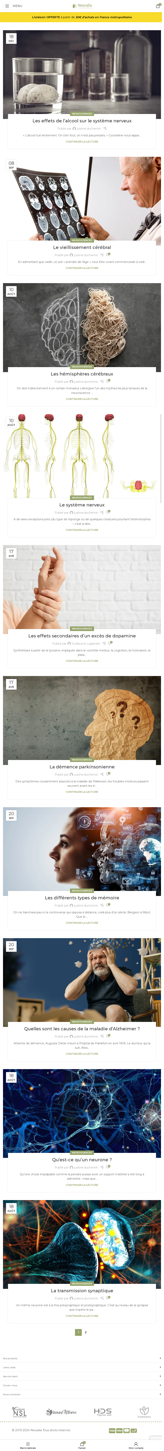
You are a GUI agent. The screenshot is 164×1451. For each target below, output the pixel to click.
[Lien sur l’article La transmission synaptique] (82, 1244)
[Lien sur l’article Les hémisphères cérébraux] (82, 327)
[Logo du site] (82, 6)
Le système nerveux (82, 505)
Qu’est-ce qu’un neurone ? (82, 1159)
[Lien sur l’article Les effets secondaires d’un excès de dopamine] (82, 589)
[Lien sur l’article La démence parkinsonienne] (82, 720)
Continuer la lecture (82, 141)
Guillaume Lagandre (86, 643)
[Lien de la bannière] (20, 1412)
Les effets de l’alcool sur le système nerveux (82, 121)
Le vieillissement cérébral (82, 247)
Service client (10, 1376)
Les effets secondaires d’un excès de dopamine (82, 636)
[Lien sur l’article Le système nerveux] (82, 458)
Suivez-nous (10, 1385)
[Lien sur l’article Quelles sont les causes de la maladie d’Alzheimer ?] (82, 982)
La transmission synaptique (82, 1290)
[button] (82, 1358)
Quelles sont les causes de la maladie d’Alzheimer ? (82, 1029)
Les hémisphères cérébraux (82, 374)
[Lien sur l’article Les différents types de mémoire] (82, 851)
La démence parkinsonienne (82, 767)
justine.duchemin (89, 128)
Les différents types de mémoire (82, 898)
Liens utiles (9, 1367)
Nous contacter (11, 1394)
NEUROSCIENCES (82, 113)
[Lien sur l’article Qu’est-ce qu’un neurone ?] (82, 1113)
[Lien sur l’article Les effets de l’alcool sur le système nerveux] (82, 74)
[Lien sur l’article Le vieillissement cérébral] (82, 201)
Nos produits (10, 1358)
